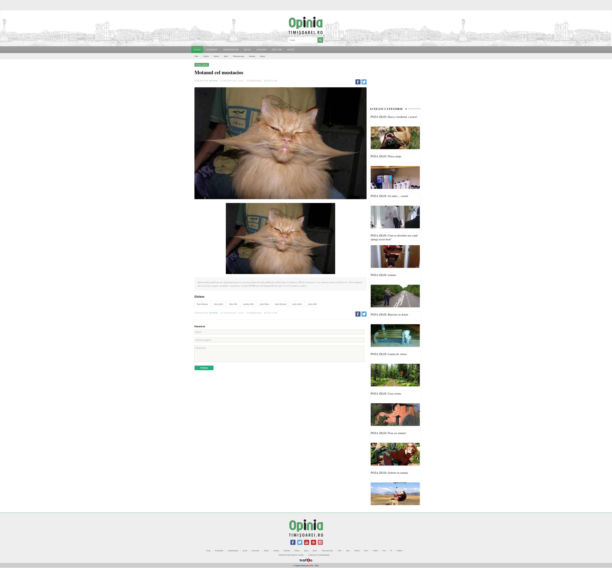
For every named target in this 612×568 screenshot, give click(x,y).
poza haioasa (280, 303)
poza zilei (312, 303)
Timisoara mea (238, 56)
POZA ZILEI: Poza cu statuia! (388, 433)
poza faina (264, 303)
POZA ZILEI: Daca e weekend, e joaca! (394, 117)
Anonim (213, 80)
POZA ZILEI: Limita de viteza (389, 354)
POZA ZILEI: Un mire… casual (389, 196)
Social (245, 550)
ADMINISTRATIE (231, 49)
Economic (255, 550)
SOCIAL (247, 49)
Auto (348, 550)
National (252, 56)
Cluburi (399, 550)
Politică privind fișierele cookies (291, 555)
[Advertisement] (395, 82)
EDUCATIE (277, 49)
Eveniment (219, 550)
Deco (366, 550)
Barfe (315, 550)
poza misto (297, 303)
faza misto (218, 303)
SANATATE (261, 49)
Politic (266, 550)
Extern (262, 56)
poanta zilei (248, 303)
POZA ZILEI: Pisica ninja (386, 156)
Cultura (206, 56)
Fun (384, 550)
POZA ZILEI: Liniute (383, 275)
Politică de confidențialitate (318, 555)
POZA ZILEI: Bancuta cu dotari (389, 314)
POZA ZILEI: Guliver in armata (389, 472)
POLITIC (291, 49)
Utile (196, 56)
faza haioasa (202, 303)
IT (391, 550)
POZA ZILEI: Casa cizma (386, 393)
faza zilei (233, 303)
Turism (216, 56)
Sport (226, 56)
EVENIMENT (212, 49)
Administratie (233, 550)
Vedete (375, 550)
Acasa (197, 49)
